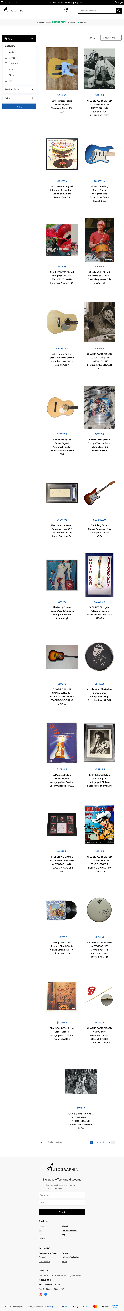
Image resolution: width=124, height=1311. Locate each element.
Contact (42, 1239)
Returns (65, 1253)
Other (11, 75)
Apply (19, 106)
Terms (64, 1261)
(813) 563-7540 (10, 2)
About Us (65, 1226)
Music (11, 52)
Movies (12, 58)
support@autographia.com (49, 1284)
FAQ (40, 1230)
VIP (10, 81)
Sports (12, 69)
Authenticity (43, 1257)
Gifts (41, 1234)
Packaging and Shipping (48, 1253)
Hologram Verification (70, 1257)
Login (120, 2)
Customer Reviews (69, 1230)
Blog (63, 1234)
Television (13, 63)
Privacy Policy (44, 1261)
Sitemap (50, 1306)
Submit (62, 1212)
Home (41, 1226)
